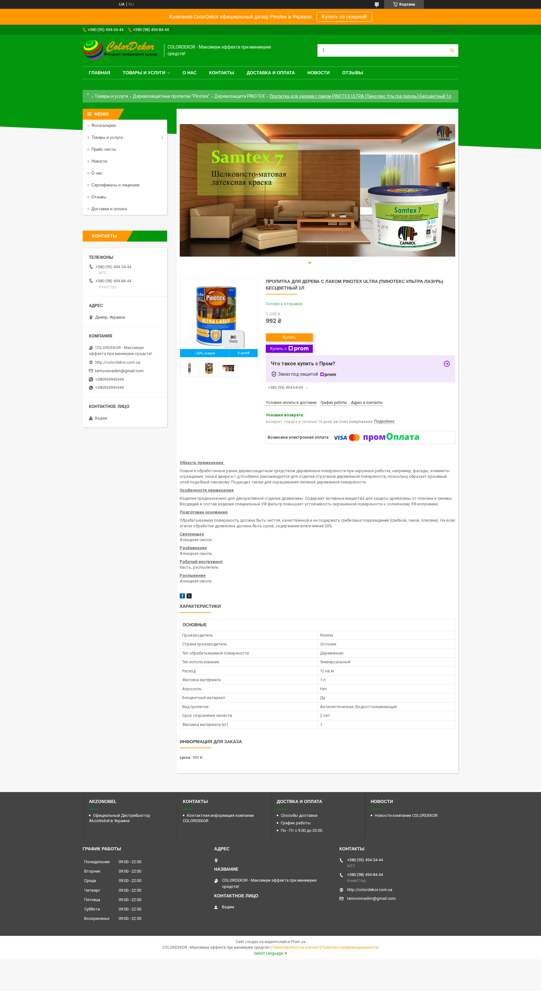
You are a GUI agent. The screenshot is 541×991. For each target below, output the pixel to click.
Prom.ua (298, 942)
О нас (190, 72)
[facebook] (182, 597)
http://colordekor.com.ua (117, 362)
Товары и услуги (144, 72)
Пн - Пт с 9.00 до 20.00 (301, 830)
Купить (289, 337)
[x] (189, 597)
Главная (99, 72)
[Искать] (452, 50)
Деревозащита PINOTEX (239, 96)
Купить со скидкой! (344, 17)
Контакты (221, 72)
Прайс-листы (103, 149)
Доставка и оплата (271, 72)
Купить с (278, 348)
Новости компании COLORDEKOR (406, 815)
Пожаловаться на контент (295, 947)
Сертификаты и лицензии (115, 185)
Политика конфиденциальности (350, 947)
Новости (318, 72)
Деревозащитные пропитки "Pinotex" (171, 96)
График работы (296, 823)
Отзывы (352, 72)
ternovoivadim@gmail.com (119, 370)
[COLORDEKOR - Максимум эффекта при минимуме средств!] (120, 50)
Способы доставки (299, 815)
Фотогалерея (103, 125)
